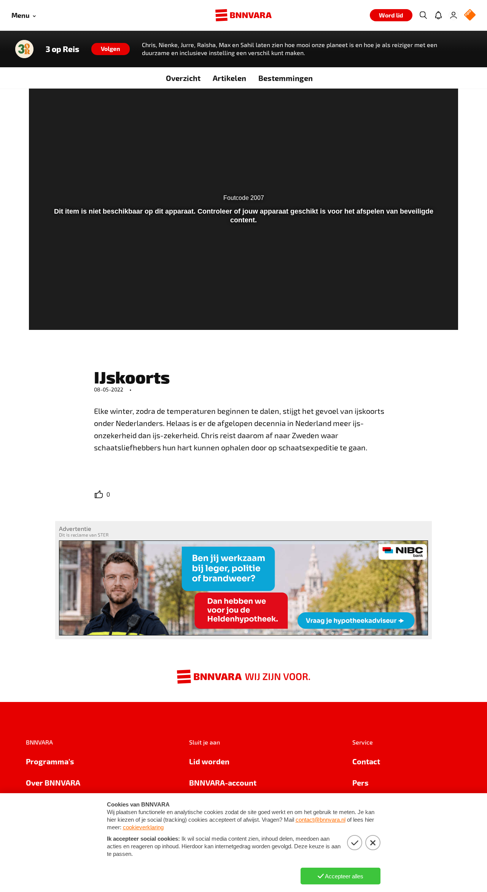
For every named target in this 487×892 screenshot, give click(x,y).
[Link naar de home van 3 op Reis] (24, 49)
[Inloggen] (453, 15)
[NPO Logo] (470, 15)
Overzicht (183, 77)
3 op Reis (62, 49)
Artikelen (229, 77)
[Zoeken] (423, 15)
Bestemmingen (285, 77)
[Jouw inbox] (438, 15)
